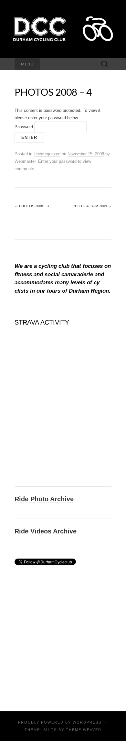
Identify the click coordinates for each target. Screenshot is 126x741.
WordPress (87, 722)
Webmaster (25, 161)
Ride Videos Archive (46, 531)
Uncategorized (47, 153)
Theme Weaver (83, 730)
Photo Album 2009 (92, 206)
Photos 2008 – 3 (32, 206)
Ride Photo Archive (44, 498)
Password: (24, 126)
